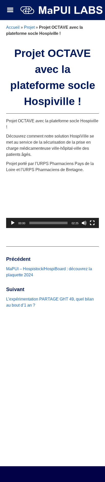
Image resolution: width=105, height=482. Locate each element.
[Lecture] (12, 222)
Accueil (13, 27)
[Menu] (10, 10)
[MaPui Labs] (61, 10)
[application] (52, 202)
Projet (29, 27)
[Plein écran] (92, 222)
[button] (52, 202)
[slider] (48, 223)
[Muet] (84, 222)
